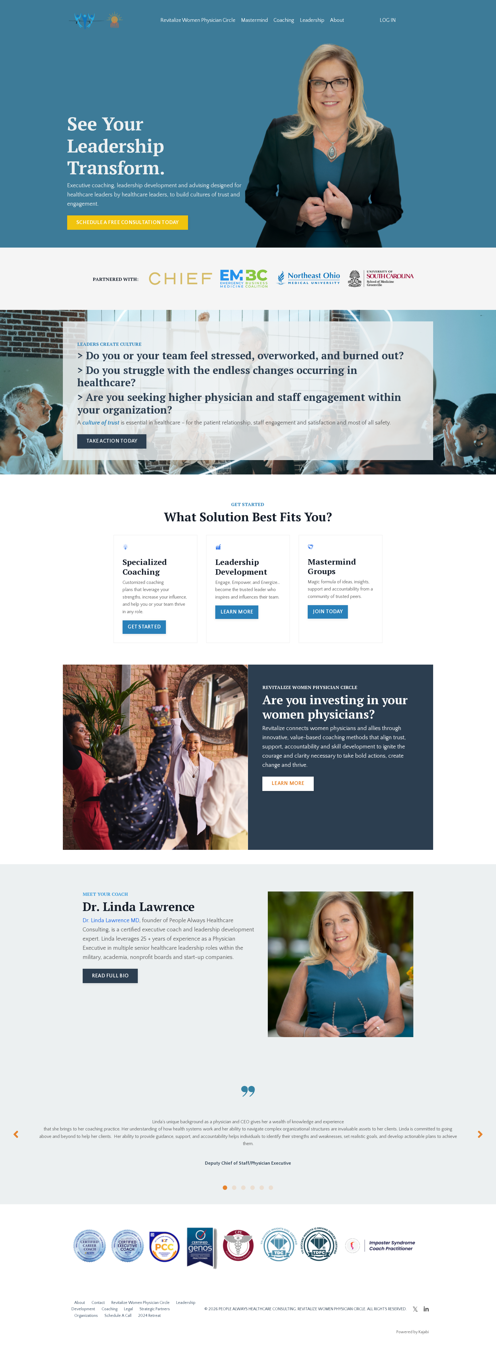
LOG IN (388, 20)
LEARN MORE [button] (236, 612)
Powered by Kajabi (412, 1332)
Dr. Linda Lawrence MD (111, 920)
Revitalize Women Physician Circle (197, 20)
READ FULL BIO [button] (110, 976)
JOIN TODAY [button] (328, 612)
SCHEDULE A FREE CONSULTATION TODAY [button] (127, 222)
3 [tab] (243, 1187)
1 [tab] (225, 1187)
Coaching (284, 20)
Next (480, 1134)
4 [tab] (252, 1187)
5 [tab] (262, 1187)
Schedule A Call (117, 1315)
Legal (128, 1309)
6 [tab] (271, 1187)
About (337, 20)
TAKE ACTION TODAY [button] (111, 441)
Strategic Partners (155, 1309)
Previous (16, 1134)
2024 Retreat (149, 1315)
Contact (98, 1302)
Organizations (86, 1315)
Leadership (312, 20)
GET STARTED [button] (144, 627)
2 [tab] (234, 1187)
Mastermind (254, 20)
